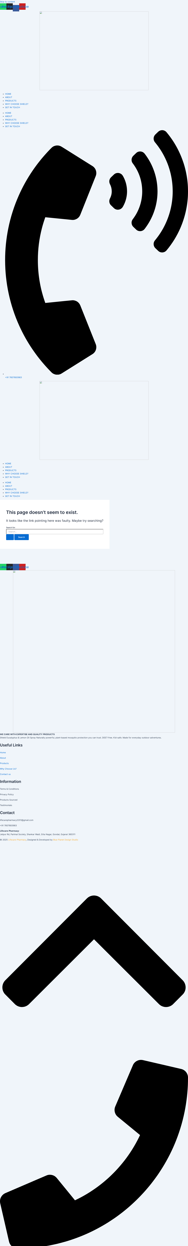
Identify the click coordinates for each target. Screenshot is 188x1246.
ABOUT (8, 97)
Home (3, 752)
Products (4, 763)
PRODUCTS (10, 100)
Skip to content (7, 1)
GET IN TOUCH (12, 107)
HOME (8, 94)
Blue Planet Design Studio (65, 839)
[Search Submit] (10, 537)
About (3, 758)
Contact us (5, 774)
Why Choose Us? (8, 768)
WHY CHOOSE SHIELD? (16, 104)
